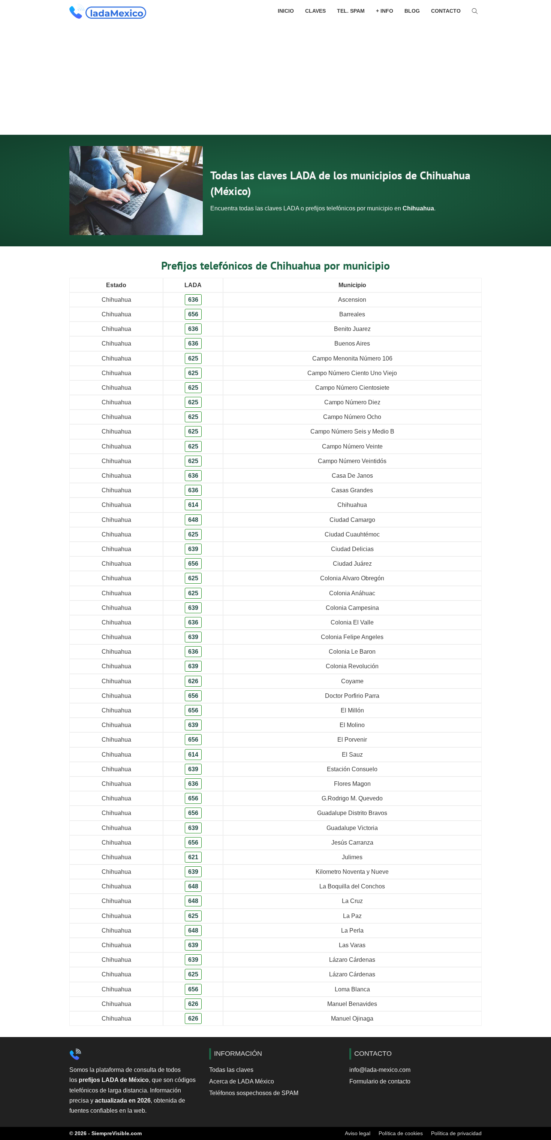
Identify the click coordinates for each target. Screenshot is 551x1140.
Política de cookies (401, 1133)
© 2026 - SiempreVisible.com (105, 1133)
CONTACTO (446, 11)
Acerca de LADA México (241, 1081)
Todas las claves (231, 1070)
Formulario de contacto (379, 1081)
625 (193, 358)
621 (193, 857)
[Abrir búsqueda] (475, 11)
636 (193, 300)
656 (193, 314)
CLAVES (315, 11)
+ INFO (384, 11)
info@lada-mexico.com (379, 1070)
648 (193, 520)
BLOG (412, 11)
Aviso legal (357, 1133)
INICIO (286, 11)
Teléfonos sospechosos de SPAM (253, 1093)
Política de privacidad (456, 1133)
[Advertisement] (275, 78)
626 (193, 681)
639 (193, 549)
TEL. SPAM (351, 11)
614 (193, 505)
